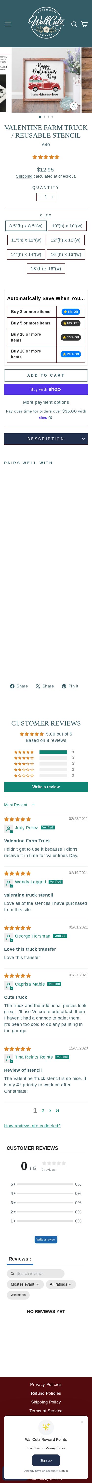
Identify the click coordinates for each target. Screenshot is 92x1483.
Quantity (46, 188)
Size (46, 216)
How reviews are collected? (32, 1125)
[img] (17, 819)
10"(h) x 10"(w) (67, 225)
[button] (46, 157)
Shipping (24, 176)
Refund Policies (46, 1393)
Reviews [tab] (20, 1258)
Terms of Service (45, 1411)
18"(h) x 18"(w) (46, 268)
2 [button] (43, 1110)
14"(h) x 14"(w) (26, 254)
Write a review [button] (46, 787)
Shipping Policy (46, 1402)
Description (46, 439)
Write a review (46, 1239)
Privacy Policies (46, 1384)
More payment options (46, 402)
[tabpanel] (46, 1317)
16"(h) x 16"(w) (66, 254)
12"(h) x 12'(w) (66, 239)
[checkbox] (18, 1295)
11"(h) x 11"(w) (26, 239)
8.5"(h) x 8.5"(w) (26, 225)
